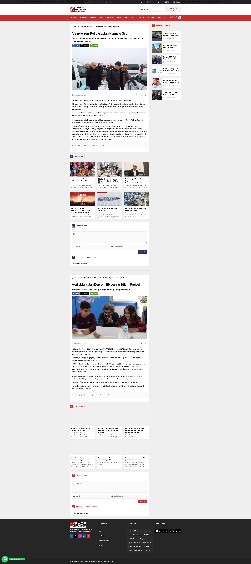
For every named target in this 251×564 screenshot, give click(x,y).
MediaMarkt (103, 395)
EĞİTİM (83, 278)
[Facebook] (71, 536)
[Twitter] (75, 536)
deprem (88, 395)
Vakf (109, 395)
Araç (75, 145)
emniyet (79, 145)
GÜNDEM (88, 278)
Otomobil (94, 145)
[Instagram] (80, 536)
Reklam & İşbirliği (104, 540)
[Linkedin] (84, 536)
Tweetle (86, 45)
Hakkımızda (102, 536)
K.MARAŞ (84, 26)
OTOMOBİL (90, 26)
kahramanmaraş (86, 145)
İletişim (101, 545)
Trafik (102, 145)
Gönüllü (97, 395)
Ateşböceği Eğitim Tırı (80, 395)
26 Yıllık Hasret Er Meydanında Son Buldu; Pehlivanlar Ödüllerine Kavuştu (107, 2)
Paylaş (77, 45)
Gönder (95, 45)
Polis (98, 145)
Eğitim (93, 395)
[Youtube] (88, 536)
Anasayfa (76, 26)
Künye (101, 531)
